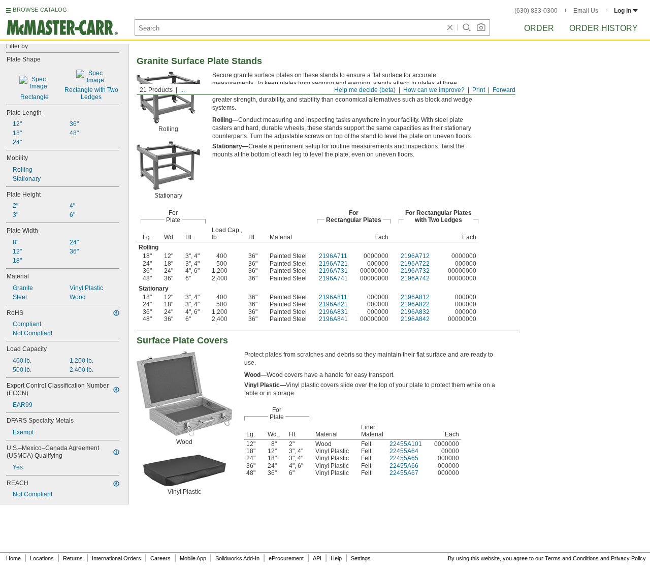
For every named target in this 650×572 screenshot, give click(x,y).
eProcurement (286, 558)
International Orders (116, 558)
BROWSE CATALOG (40, 10)
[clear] (450, 27)
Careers (160, 558)
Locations (42, 558)
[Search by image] (481, 27)
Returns (73, 558)
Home (13, 558)
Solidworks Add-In (237, 558)
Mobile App (193, 558)
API (317, 558)
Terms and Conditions (572, 558)
